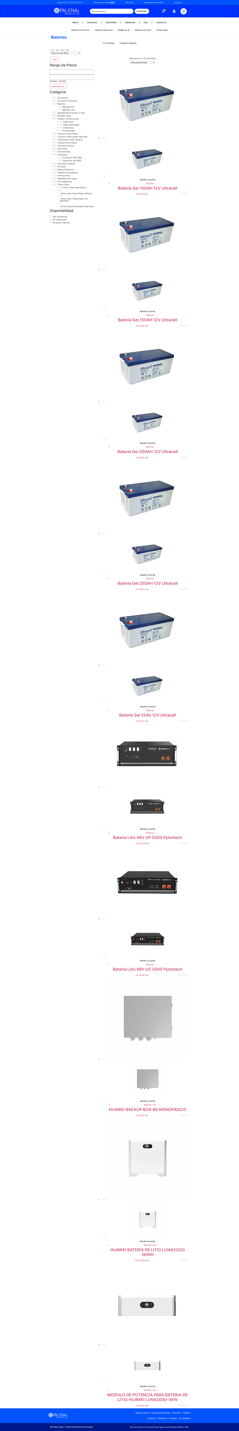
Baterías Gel (68, 107)
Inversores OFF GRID (72, 158)
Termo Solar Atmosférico (74, 187)
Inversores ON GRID (72, 161)
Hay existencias (60, 217)
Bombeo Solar (124, 30)
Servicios (130, 23)
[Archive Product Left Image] (147, 138)
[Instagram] (183, 11)
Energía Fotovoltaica (80, 30)
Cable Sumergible (71, 125)
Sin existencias (60, 220)
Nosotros (111, 23)
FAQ (146, 23)
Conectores (68, 128)
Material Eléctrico (143, 30)
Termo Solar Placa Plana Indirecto (76, 193)
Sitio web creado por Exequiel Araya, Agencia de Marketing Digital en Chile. (159, 1427)
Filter (54, 59)
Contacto (161, 23)
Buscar (142, 11)
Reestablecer (58, 86)
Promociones (162, 30)
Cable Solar (68, 122)
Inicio (75, 23)
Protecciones (69, 131)
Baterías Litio (69, 110)
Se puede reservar (61, 223)
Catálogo (92, 23)
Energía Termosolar (104, 30)
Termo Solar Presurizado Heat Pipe (76, 206)
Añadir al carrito (147, 179)
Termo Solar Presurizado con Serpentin (74, 200)
